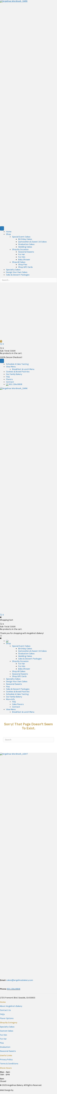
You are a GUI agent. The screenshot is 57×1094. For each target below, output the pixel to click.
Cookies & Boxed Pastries (17, 371)
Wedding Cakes (25, 247)
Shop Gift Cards (25, 267)
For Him (21, 257)
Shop (8, 234)
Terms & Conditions (9, 1063)
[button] (1, 341)
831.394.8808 (15, 384)
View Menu (11, 366)
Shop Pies (22, 264)
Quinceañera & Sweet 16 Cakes (32, 241)
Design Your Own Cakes (16, 272)
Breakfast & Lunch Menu (23, 369)
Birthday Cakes (25, 239)
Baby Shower (24, 259)
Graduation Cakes (26, 244)
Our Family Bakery (14, 374)
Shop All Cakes (18, 262)
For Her (21, 254)
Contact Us (5, 1010)
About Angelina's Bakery (11, 1006)
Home (8, 231)
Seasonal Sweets (26, 252)
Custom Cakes (6, 1031)
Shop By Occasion (20, 249)
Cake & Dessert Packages (17, 275)
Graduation (5, 1047)
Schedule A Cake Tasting (17, 364)
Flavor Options (7, 1018)
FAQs (2, 1014)
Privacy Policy (6, 1059)
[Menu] (2, 228)
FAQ (8, 376)
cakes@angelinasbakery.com (19, 980)
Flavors (9, 379)
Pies (2, 1043)
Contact (10, 382)
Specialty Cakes (13, 269)
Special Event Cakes (21, 236)
